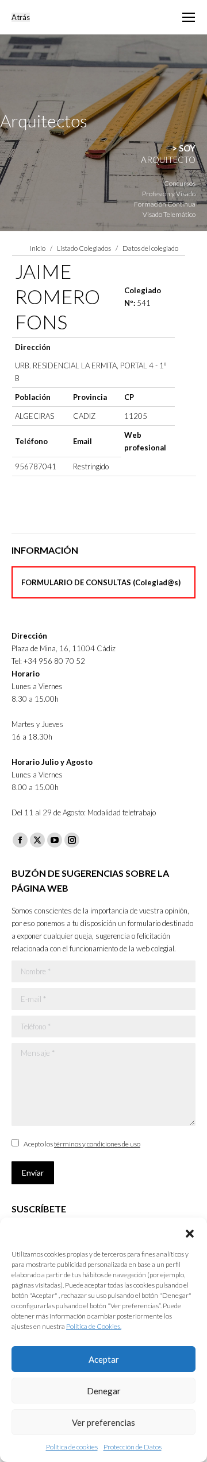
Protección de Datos (132, 1446)
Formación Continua (164, 204)
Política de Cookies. (93, 1326)
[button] (189, 1232)
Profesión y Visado (168, 193)
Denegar (104, 1391)
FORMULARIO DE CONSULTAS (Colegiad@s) (101, 582)
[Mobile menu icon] (188, 17)
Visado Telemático (169, 214)
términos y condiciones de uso (97, 1144)
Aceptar (104, 1359)
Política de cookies (72, 1446)
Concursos (179, 183)
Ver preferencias (103, 1422)
